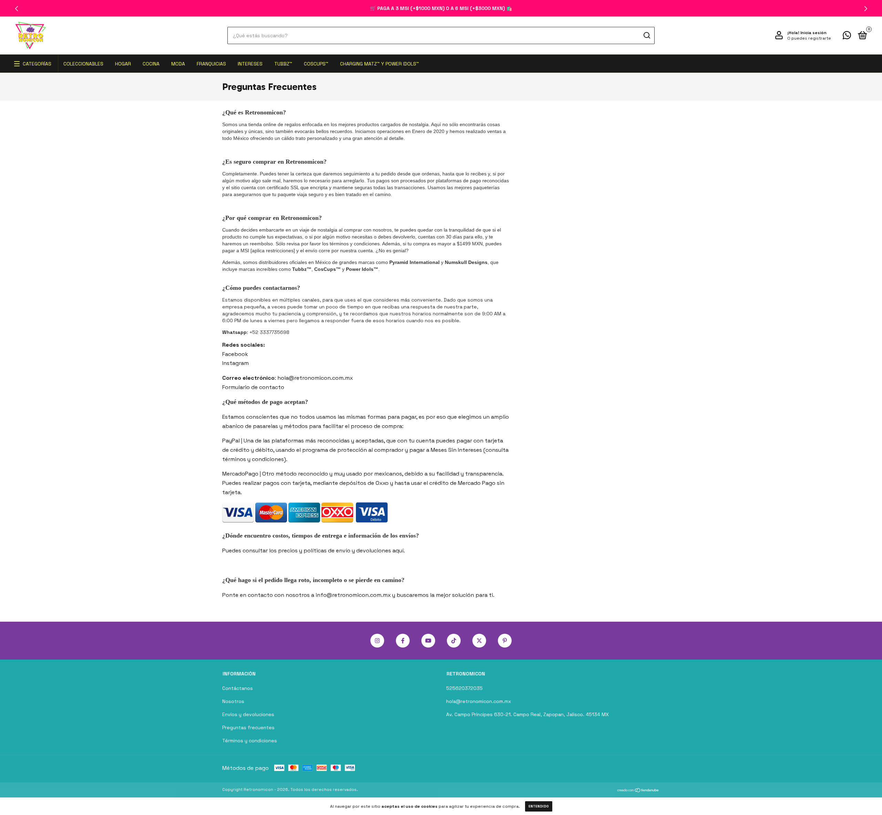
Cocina (151, 64)
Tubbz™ (283, 64)
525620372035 (464, 688)
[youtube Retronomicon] (428, 641)
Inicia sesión (813, 32)
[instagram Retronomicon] (377, 641)
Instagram (235, 363)
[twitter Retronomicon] (479, 641)
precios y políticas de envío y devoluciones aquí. (341, 550)
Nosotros (233, 701)
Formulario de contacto (253, 387)
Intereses (250, 64)
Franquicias (211, 64)
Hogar (123, 64)
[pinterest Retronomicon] (505, 641)
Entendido (539, 806)
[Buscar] (646, 35)
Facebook (235, 354)
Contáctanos (237, 688)
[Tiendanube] (638, 790)
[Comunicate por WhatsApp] (846, 36)
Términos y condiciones (249, 740)
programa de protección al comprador (353, 450)
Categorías (37, 64)
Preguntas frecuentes (248, 727)
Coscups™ (316, 64)
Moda (178, 64)
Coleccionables (83, 64)
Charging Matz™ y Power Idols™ (379, 64)
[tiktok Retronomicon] (454, 641)
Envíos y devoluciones (248, 714)
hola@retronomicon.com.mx (478, 701)
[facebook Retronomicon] (403, 641)
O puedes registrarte (809, 38)
